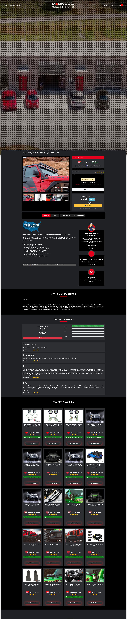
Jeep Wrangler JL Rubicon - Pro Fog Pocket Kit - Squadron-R (53, 425)
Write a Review (43, 338)
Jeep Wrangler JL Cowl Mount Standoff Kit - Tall (32, 584)
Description (46, 215)
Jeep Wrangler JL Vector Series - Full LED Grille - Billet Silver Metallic (74, 465)
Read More (91, 264)
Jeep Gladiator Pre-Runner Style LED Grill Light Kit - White (53, 465)
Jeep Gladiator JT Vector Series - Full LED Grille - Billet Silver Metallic (32, 465)
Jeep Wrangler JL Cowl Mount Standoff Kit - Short (74, 505)
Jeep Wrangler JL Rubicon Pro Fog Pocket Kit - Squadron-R (74, 425)
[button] (68, 174)
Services (13, 5)
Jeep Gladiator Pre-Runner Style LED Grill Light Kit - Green (95, 505)
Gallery (20, 5)
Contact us (77, 184)
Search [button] (113, 5)
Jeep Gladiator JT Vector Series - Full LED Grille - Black (32, 505)
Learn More (92, 199)
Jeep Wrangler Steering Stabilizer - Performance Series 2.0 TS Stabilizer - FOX (53, 506)
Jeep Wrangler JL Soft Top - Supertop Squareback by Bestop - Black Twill (95, 466)
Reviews (55, 215)
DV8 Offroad (101, 175)
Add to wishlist (88, 190)
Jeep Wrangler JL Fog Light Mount (53, 544)
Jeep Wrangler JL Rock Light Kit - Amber (95, 545)
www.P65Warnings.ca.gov (59, 264)
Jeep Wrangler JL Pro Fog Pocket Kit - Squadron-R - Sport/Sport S (32, 425)
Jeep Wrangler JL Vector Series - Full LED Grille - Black (95, 425)
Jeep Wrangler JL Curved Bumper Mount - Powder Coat (74, 545)
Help (106, 5)
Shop (6, 5)
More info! (101, 169)
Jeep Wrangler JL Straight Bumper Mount (32, 545)
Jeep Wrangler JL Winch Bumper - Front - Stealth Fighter (74, 584)
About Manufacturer (79, 215)
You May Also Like (65, 215)
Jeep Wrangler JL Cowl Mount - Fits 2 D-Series (95, 584)
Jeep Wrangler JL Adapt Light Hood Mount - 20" (53, 584)
